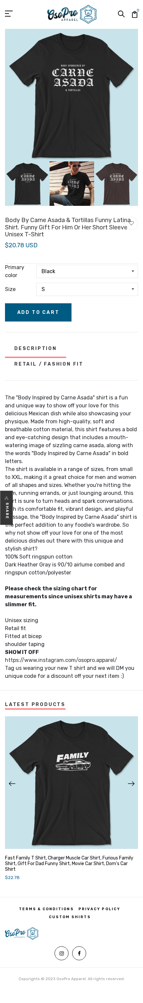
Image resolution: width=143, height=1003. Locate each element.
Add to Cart (38, 312)
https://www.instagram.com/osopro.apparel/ (61, 660)
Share (7, 510)
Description (35, 348)
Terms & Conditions (46, 909)
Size (10, 289)
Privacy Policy (99, 909)
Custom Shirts (70, 917)
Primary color (14, 271)
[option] (71, 95)
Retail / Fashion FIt (48, 364)
